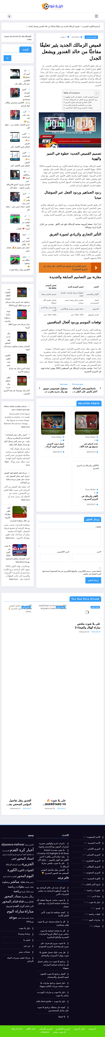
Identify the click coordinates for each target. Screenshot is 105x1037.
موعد (13, 917)
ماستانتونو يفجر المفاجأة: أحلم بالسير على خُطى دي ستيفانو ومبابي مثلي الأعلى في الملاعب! (84, 390)
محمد (23, 918)
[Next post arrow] (39, 388)
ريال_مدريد (27, 896)
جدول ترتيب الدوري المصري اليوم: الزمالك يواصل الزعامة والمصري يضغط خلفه (54, 445)
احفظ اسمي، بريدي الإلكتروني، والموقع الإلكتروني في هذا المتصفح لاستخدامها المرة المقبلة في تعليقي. (72, 572)
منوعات (97, 926)
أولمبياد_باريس (7, 854)
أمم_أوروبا (19, 855)
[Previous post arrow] (100, 388)
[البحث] (7, 58)
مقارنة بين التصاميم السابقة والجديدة (78, 105)
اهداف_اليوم (6, 876)
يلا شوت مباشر (59, 1032)
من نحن (27, 945)
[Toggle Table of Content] (95, 93)
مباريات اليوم (26, 607)
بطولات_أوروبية (29, 887)
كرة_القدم (19, 906)
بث (27, 882)
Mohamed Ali (15, 808)
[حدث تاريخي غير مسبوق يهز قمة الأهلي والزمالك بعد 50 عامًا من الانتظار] (87, 423)
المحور (21, 876)
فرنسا (26, 902)
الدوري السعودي (93, 872)
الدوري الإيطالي (93, 866)
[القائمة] (96, 16)
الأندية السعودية (93, 837)
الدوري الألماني (93, 848)
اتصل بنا (26, 940)
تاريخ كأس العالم (93, 884)
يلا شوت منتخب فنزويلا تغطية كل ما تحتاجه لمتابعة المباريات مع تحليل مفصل (53, 903)
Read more (25, 427)
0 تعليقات (63, 37)
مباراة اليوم (15, 911)
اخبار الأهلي (30, 1028)
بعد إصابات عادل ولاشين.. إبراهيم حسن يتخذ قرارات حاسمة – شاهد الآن (87, 626)
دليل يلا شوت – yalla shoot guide (50, 1001)
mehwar (19, 844)
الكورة (21, 870)
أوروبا (14, 854)
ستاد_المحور (12, 896)
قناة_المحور (10, 901)
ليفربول (9, 906)
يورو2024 (30, 921)
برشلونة (6, 882)
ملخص (19, 918)
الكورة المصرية (91, 37)
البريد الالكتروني (63, 551)
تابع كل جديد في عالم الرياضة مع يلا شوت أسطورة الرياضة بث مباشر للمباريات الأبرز (53, 890)
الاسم (99, 551)
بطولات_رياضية (16, 887)
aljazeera (7, 844)
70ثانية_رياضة (29, 845)
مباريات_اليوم (30, 918)
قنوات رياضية (94, 914)
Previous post (77, 384)
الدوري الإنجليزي (93, 860)
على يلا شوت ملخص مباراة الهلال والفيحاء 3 (53, 625)
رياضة (17, 891)
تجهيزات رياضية (93, 890)
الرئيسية (92, 1028)
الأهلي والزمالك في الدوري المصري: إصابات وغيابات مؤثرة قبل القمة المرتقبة (88, 498)
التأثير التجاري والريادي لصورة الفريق (78, 102)
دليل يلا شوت (94, 902)
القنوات (29, 870)
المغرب (14, 876)
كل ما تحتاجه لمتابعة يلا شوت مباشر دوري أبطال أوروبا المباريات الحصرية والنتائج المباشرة (54, 934)
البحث (25, 49)
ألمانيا (24, 855)
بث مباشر (17, 881)
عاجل (31, 901)
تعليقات (98, 526)
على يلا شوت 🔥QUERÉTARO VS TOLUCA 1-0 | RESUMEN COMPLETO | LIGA (19, 802)
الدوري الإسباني (93, 854)
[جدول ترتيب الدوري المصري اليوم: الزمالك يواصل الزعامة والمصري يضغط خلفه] (53, 423)
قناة (21, 901)
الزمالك (9, 864)
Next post (64, 384)
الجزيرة (28, 864)
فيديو (98, 908)
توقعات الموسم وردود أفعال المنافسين (79, 108)
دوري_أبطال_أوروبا (28, 891)
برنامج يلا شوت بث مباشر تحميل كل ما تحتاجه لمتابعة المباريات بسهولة (53, 964)
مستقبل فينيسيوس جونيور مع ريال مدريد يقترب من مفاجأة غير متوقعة (55, 390)
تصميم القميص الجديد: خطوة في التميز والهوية (81, 97)
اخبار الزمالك (16, 1028)
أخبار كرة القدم (22, 850)
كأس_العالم (29, 906)
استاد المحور (25, 858)
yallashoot (45, 1032)
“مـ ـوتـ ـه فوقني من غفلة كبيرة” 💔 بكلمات (23, 222)
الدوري (20, 865)
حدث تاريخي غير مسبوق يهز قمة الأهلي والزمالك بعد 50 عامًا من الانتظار (88, 445)
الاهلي (13, 858)
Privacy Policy (24, 934)
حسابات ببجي (24, 951)
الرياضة (14, 865)
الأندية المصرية (94, 842)
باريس (32, 882)
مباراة (29, 911)
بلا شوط (61, 1016)
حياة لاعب (96, 896)
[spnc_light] (9, 16)
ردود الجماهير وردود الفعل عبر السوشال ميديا (81, 99)
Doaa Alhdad (90, 437)
